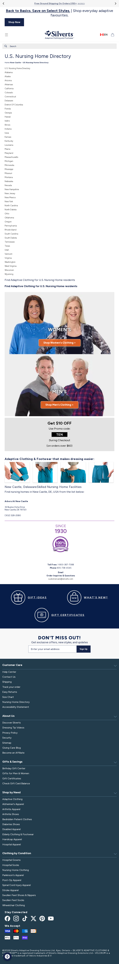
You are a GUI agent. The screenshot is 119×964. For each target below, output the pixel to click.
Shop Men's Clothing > (59, 404)
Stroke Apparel (10, 890)
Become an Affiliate (13, 752)
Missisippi (9, 169)
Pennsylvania (11, 226)
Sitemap (6, 742)
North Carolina (11, 205)
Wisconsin (9, 270)
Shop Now (14, 22)
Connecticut (10, 96)
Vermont (8, 254)
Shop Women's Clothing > (59, 342)
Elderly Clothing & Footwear (18, 834)
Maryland (9, 153)
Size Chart (8, 697)
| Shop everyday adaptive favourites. (59, 13)
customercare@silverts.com (60, 579)
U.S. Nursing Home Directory (17, 68)
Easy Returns (9, 691)
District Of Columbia (14, 105)
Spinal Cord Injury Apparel (16, 885)
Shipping (7, 681)
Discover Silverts (11, 722)
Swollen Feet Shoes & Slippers (19, 895)
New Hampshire (12, 189)
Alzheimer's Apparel (13, 804)
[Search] (6, 46)
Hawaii (8, 117)
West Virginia (10, 266)
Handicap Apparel (12, 839)
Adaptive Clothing (12, 799)
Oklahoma (9, 217)
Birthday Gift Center (13, 768)
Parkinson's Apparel (13, 875)
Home (7, 62)
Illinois (7, 125)
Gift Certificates (11, 778)
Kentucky (9, 141)
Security (6, 737)
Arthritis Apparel (11, 809)
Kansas (8, 137)
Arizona (8, 80)
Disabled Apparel (11, 829)
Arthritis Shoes (10, 814)
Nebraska (9, 181)
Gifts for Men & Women (15, 773)
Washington (10, 262)
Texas (7, 246)
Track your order (11, 686)
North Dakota (10, 209)
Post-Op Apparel (11, 880)
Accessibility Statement (15, 706)
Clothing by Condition (16, 853)
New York (9, 201)
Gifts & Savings (12, 761)
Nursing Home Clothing (15, 870)
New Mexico (10, 197)
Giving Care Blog (11, 747)
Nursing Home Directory (16, 701)
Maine (7, 149)
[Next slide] (115, 3)
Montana (9, 177)
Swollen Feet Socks (13, 900)
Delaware (9, 100)
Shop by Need (11, 792)
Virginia (8, 258)
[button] (6, 35)
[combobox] (59, 46)
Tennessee (10, 242)
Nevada (8, 185)
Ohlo (7, 213)
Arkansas (9, 84)
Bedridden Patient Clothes (17, 819)
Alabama (9, 72)
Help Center (9, 671)
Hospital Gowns (11, 859)
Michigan (9, 161)
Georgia (8, 113)
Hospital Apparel (11, 844)
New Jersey (10, 193)
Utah (7, 250)
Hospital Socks (10, 865)
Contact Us (8, 676)
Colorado (9, 92)
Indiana (8, 129)
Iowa (7, 133)
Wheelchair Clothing (13, 905)
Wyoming (9, 274)
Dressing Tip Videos (13, 727)
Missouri (8, 173)
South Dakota (11, 238)
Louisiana (9, 145)
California (9, 88)
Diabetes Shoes (11, 824)
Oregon (8, 222)
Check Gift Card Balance (16, 783)
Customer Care (12, 665)
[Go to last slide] (4, 3)
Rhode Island (10, 230)
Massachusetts (11, 157)
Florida (8, 109)
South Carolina (11, 234)
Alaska (8, 76)
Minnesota (9, 165)
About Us (8, 716)
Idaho (7, 121)
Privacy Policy (10, 732)
